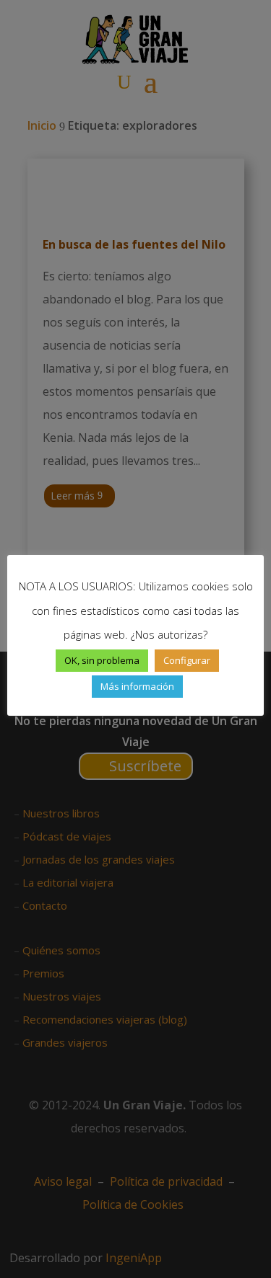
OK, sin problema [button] (101, 660)
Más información (137, 686)
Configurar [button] (186, 660)
